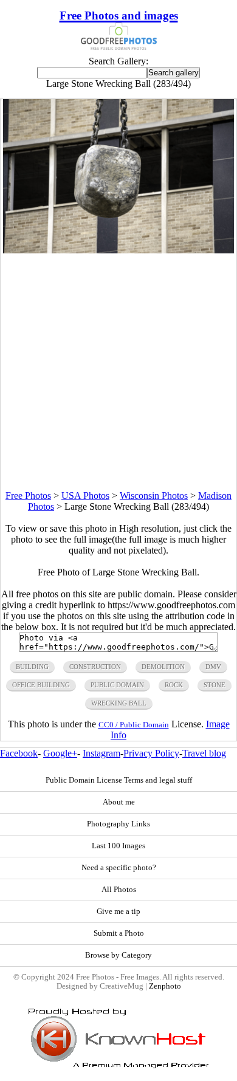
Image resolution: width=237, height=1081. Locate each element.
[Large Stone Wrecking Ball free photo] (118, 250)
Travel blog (204, 753)
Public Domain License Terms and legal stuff (119, 780)
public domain (117, 684)
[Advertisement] (118, 371)
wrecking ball (118, 703)
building (32, 666)
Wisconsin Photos (154, 495)
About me (119, 802)
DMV (213, 666)
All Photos (118, 889)
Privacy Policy (151, 753)
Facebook (19, 753)
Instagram (101, 753)
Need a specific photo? (118, 867)
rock (174, 684)
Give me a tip (118, 911)
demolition (163, 666)
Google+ (60, 753)
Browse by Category (118, 955)
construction (95, 666)
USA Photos (85, 495)
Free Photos (28, 495)
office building (41, 684)
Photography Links (118, 824)
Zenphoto (165, 986)
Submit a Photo (119, 933)
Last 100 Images (118, 846)
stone (214, 684)
